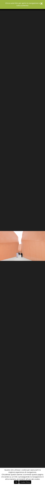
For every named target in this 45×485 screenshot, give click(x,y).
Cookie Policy (25, 482)
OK (16, 482)
